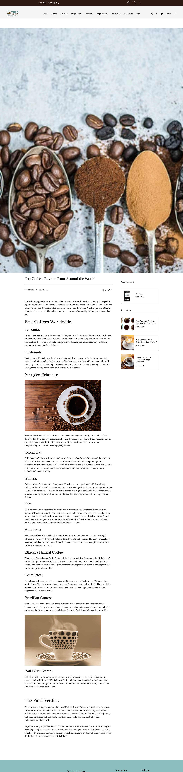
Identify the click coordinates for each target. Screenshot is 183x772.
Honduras (32, 529)
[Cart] (140, 3)
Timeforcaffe (64, 519)
